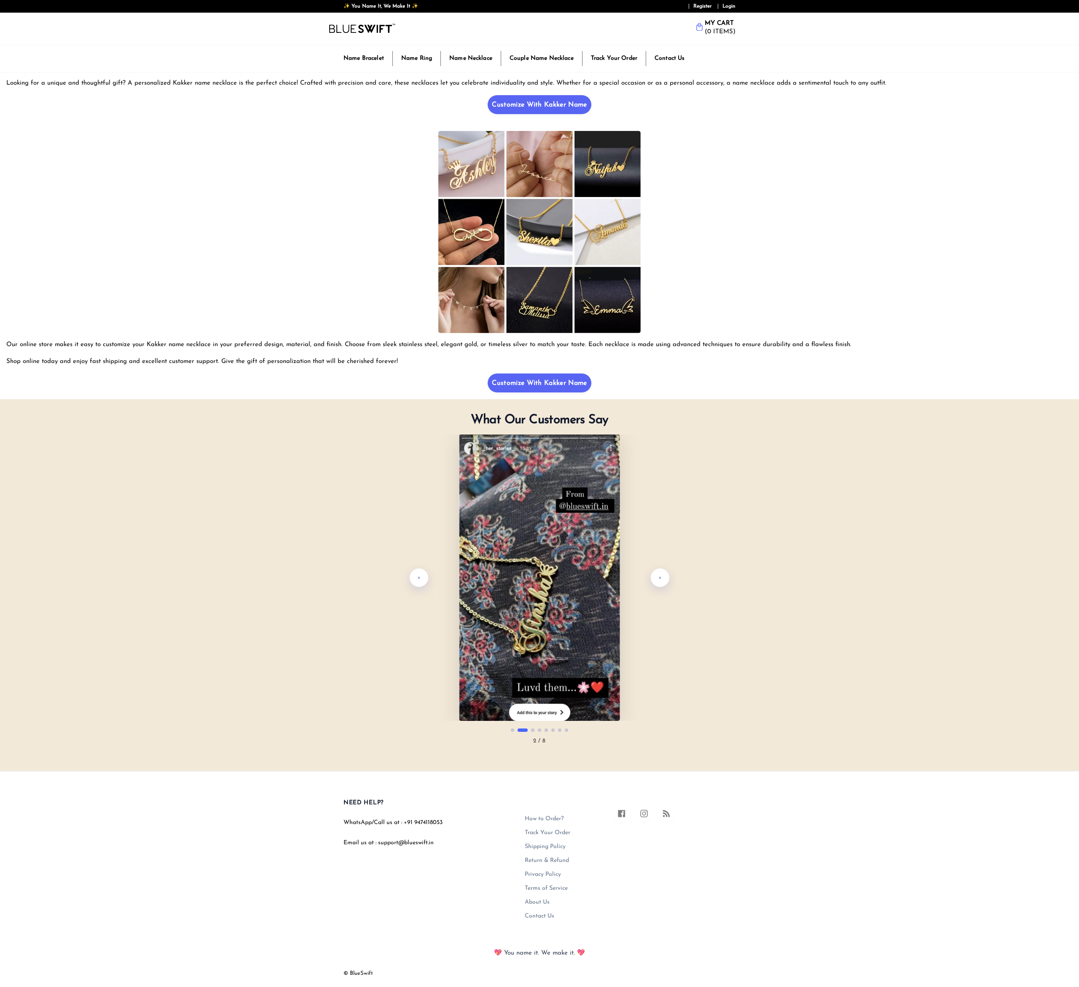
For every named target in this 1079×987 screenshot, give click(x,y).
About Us (537, 902)
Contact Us (669, 58)
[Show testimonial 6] (553, 730)
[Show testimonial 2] (519, 730)
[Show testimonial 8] (566, 730)
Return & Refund (547, 860)
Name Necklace (470, 58)
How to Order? (544, 819)
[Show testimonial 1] (512, 730)
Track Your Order (614, 58)
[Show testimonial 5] (546, 730)
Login (728, 6)
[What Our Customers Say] (539, 578)
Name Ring (416, 58)
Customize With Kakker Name (539, 104)
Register (702, 6)
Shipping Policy (545, 846)
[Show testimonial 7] (559, 730)
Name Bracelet (364, 58)
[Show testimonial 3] (529, 730)
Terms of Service (546, 888)
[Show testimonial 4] (539, 730)
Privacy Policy (543, 874)
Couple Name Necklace (542, 58)
